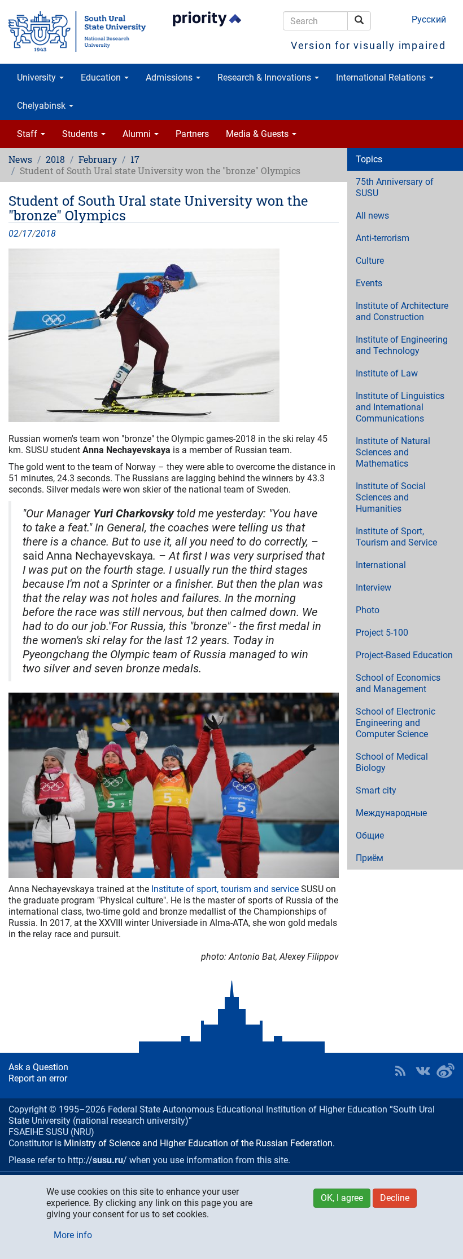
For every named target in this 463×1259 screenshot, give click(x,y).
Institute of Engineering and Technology (402, 345)
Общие (370, 835)
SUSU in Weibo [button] (445, 1071)
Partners (192, 133)
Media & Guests (258, 133)
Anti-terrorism (382, 238)
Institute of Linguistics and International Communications (400, 407)
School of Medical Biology (392, 762)
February (97, 159)
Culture (370, 260)
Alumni (138, 133)
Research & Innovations (265, 77)
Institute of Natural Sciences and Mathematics (393, 452)
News (20, 159)
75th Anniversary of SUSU (395, 187)
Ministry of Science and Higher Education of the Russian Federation (198, 1143)
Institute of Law (387, 373)
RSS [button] (400, 1071)
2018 (55, 159)
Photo (367, 610)
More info (73, 1235)
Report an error (37, 1078)
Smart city (376, 790)
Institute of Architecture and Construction (402, 311)
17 (134, 159)
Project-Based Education (404, 655)
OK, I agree (342, 1197)
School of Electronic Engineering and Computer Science (395, 722)
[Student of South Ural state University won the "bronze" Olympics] (173, 335)
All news (372, 215)
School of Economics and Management (398, 683)
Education (102, 77)
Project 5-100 (382, 632)
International (381, 565)
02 (13, 233)
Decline (394, 1197)
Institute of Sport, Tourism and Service (396, 537)
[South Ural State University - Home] (77, 31)
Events (369, 283)
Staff (28, 133)
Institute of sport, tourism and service (224, 889)
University (37, 77)
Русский (429, 19)
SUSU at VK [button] (423, 1071)
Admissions (170, 77)
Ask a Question (38, 1067)
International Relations (382, 77)
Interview (373, 587)
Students (81, 133)
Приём (369, 858)
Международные (391, 813)
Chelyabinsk (42, 105)
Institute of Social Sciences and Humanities (391, 497)
